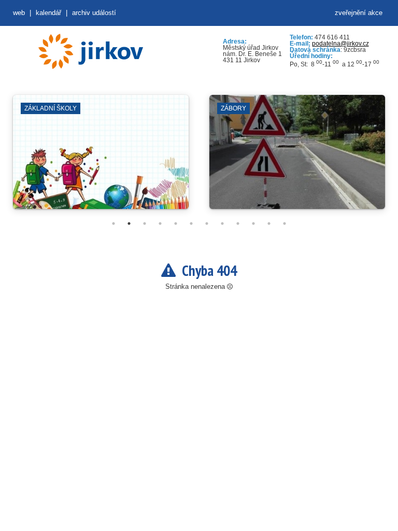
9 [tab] (238, 223)
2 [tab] (129, 223)
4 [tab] (160, 223)
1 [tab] (113, 223)
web (19, 13)
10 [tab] (253, 223)
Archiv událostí (94, 13)
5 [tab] (175, 223)
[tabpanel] (101, 157)
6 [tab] (191, 223)
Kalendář (48, 13)
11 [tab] (269, 223)
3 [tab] (144, 223)
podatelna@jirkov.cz (340, 43)
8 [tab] (222, 223)
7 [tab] (207, 223)
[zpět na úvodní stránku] (90, 51)
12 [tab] (284, 223)
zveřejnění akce (358, 13)
